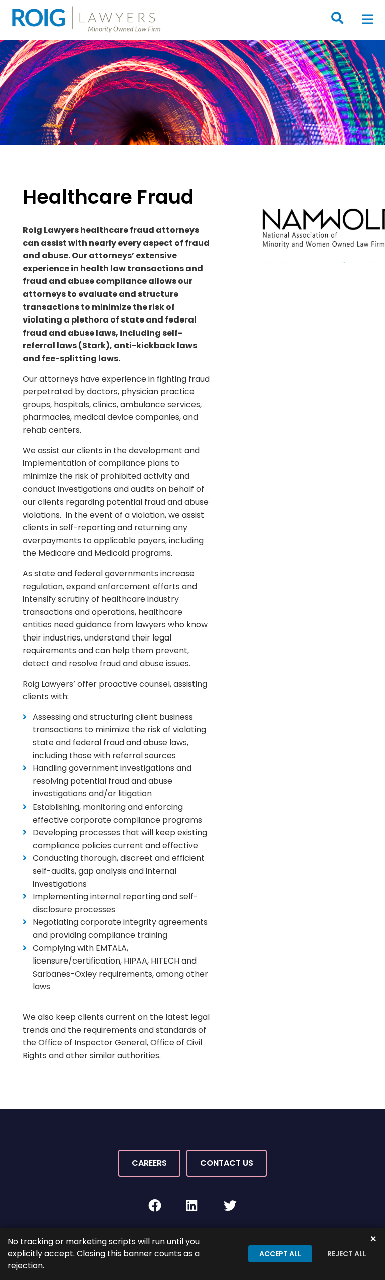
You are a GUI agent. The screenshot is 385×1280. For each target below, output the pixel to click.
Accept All (280, 1254)
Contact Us (226, 1163)
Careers (149, 1163)
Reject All (346, 1254)
